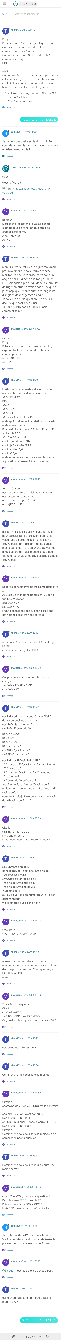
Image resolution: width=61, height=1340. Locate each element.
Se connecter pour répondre (39, 119)
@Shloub (7, 1270)
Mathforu (29, 3)
